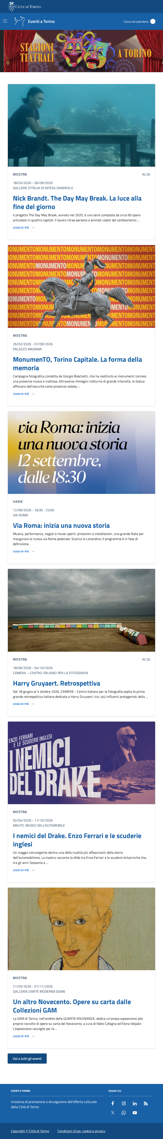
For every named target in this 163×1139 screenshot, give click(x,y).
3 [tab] (79, 78)
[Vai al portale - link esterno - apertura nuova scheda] (25, 6)
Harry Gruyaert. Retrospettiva (56, 683)
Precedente (5, 52)
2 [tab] (74, 78)
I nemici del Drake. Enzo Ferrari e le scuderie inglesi (77, 839)
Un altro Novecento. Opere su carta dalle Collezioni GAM (72, 1005)
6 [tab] (94, 78)
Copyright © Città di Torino (30, 1130)
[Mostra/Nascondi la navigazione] (5, 21)
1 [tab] (69, 78)
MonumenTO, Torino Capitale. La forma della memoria (77, 363)
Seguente (158, 52)
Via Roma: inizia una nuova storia (61, 525)
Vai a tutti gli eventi (27, 1058)
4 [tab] (84, 78)
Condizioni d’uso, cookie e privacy (81, 1130)
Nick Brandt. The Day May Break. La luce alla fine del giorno (77, 202)
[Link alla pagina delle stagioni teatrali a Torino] (81, 51)
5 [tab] (89, 78)
